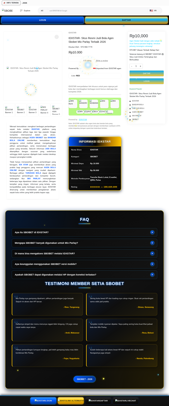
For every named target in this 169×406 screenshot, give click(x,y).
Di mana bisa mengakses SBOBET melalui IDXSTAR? (45, 253)
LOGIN (42, 20)
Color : (75, 76)
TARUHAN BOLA (33, 173)
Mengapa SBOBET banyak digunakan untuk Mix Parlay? (46, 243)
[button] (57, 37)
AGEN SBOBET (36, 137)
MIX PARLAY (33, 178)
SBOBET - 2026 (84, 379)
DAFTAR (126, 20)
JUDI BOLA (50, 149)
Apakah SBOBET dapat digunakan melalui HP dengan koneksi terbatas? (55, 274)
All (42, 10)
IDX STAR (23, 165)
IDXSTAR (35, 129)
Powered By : (74, 68)
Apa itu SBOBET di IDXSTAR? (32, 232)
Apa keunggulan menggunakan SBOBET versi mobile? (46, 264)
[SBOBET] (7, 10)
